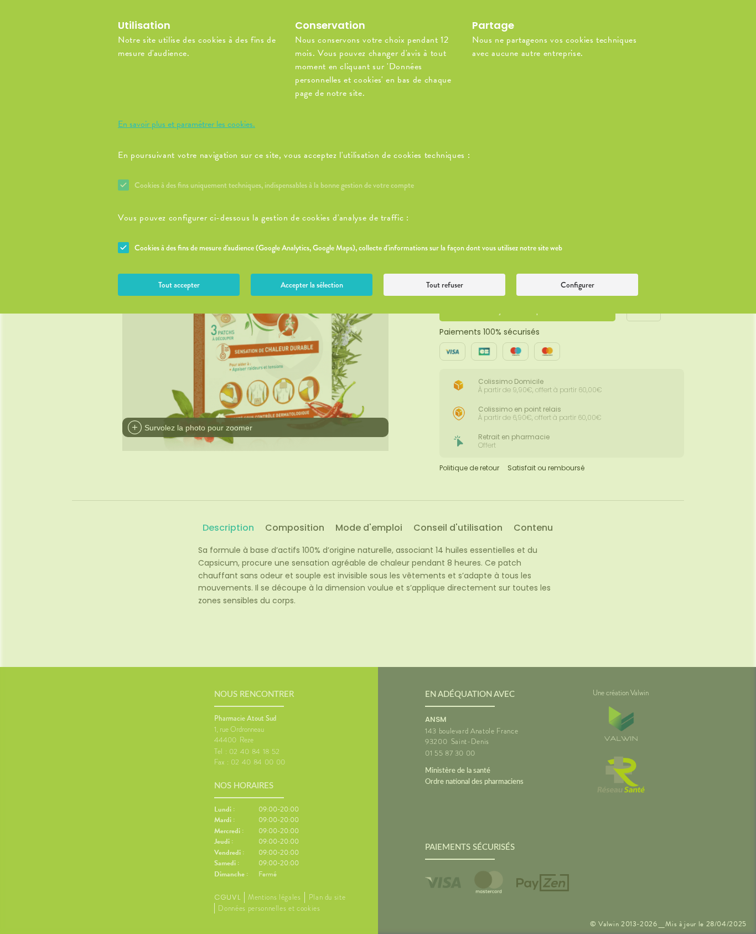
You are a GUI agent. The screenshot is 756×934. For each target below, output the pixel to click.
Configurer (577, 284)
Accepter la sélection (312, 284)
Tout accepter (179, 284)
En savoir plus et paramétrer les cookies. (186, 124)
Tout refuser (444, 284)
